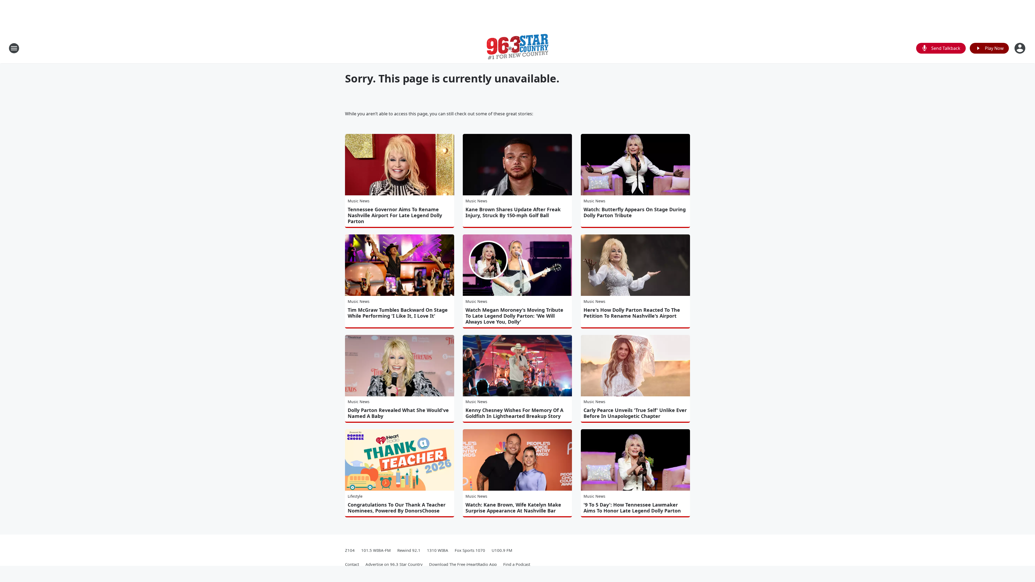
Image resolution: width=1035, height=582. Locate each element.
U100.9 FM (502, 550)
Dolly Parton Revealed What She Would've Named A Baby (398, 413)
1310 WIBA (437, 550)
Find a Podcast (516, 564)
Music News (359, 200)
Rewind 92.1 (408, 550)
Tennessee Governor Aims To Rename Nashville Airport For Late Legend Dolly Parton (395, 215)
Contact (352, 564)
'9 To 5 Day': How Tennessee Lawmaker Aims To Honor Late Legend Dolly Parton (632, 508)
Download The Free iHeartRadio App (463, 564)
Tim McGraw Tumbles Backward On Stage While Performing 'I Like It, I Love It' (398, 313)
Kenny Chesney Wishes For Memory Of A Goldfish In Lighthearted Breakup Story (514, 413)
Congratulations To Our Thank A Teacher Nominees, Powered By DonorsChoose (397, 508)
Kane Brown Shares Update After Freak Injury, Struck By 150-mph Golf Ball (513, 212)
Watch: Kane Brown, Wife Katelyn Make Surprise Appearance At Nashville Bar (513, 508)
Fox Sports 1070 (470, 550)
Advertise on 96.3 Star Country (394, 564)
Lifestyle (355, 496)
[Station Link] (517, 48)
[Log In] (1020, 48)
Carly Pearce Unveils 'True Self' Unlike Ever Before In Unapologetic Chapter (635, 413)
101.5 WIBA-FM (376, 550)
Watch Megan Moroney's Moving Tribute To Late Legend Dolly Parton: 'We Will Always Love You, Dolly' (514, 316)
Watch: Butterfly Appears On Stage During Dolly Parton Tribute (635, 212)
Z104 (350, 550)
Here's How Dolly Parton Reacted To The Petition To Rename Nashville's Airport (632, 313)
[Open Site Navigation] (14, 48)
